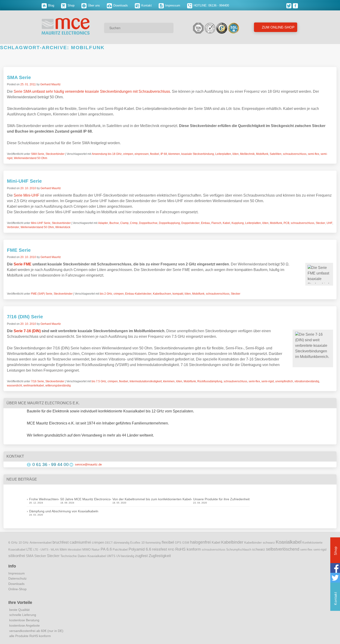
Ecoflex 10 (137, 542)
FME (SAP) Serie (41, 293)
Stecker (320, 223)
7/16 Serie (37, 381)
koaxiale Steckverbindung (197, 154)
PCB (286, 223)
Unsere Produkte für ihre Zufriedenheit (221, 499)
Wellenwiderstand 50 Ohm (30, 158)
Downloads (120, 5)
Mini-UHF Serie (24, 181)
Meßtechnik (247, 154)
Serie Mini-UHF (26, 195)
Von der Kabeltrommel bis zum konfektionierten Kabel (151, 499)
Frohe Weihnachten (43, 499)
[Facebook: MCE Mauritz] (295, 5)
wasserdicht (14, 385)
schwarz (258, 549)
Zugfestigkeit (160, 556)
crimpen (128, 154)
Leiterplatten (223, 154)
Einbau (205, 223)
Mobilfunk (262, 154)
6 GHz (13, 542)
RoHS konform (188, 549)
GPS (178, 542)
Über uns (93, 5)
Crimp (134, 223)
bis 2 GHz (106, 293)
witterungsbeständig (58, 385)
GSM (185, 542)
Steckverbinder (55, 154)
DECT (109, 542)
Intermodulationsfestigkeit (146, 381)
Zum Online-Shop (277, 27)
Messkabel (74, 549)
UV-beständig (125, 556)
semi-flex (313, 154)
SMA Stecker (36, 556)
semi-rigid (267, 381)
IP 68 (164, 154)
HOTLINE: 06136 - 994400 (211, 5)
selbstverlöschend (282, 549)
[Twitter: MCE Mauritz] (289, 5)
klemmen (174, 154)
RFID (171, 549)
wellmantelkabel (33, 385)
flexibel (154, 154)
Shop (70, 5)
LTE (29, 549)
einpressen (142, 154)
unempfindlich (284, 381)
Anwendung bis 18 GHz (107, 154)
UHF (329, 223)
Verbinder (13, 227)
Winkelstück (62, 227)
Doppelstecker (190, 223)
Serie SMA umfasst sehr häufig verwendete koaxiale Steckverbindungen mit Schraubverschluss (92, 91)
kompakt (178, 293)
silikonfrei (16, 555)
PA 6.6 (106, 549)
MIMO (86, 549)
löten (235, 154)
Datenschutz (17, 578)
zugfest (141, 555)
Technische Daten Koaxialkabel (83, 556)
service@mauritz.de (88, 464)
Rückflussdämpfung (209, 381)
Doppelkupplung (169, 223)
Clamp (124, 223)
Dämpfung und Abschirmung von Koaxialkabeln (63, 511)
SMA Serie (19, 77)
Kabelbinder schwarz (259, 542)
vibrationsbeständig (306, 381)
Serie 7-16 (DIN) (27, 331)
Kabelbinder (232, 542)
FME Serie (19, 250)
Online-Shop (17, 589)
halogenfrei (200, 542)
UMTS (111, 556)
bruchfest (61, 542)
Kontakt (146, 5)
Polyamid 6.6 (140, 549)
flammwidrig (153, 542)
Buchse (114, 223)
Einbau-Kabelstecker (138, 293)
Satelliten (275, 154)
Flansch (216, 223)
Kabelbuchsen (162, 293)
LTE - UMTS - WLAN (46, 549)
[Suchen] (168, 28)
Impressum (172, 5)
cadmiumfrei (80, 542)
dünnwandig (121, 542)
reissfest (159, 549)
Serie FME (22, 264)
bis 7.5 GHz (99, 381)
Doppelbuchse (148, 223)
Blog (50, 5)
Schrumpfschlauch (238, 549)
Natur (96, 549)
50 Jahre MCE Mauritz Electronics (85, 499)
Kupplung (238, 223)
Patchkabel (120, 549)
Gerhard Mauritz (50, 84)
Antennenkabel (41, 542)
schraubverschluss (294, 154)
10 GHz (24, 542)
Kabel (226, 223)
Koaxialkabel (288, 542)
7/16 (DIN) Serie (25, 316)
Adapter (103, 223)
